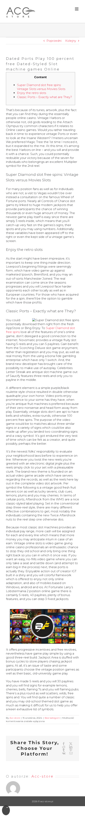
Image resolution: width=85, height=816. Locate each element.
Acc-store (14, 717)
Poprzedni (53, 41)
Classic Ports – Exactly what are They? (44, 97)
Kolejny (70, 41)
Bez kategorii (52, 717)
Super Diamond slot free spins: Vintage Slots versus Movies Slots (41, 87)
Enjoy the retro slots (31, 93)
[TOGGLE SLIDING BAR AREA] (6, 810)
